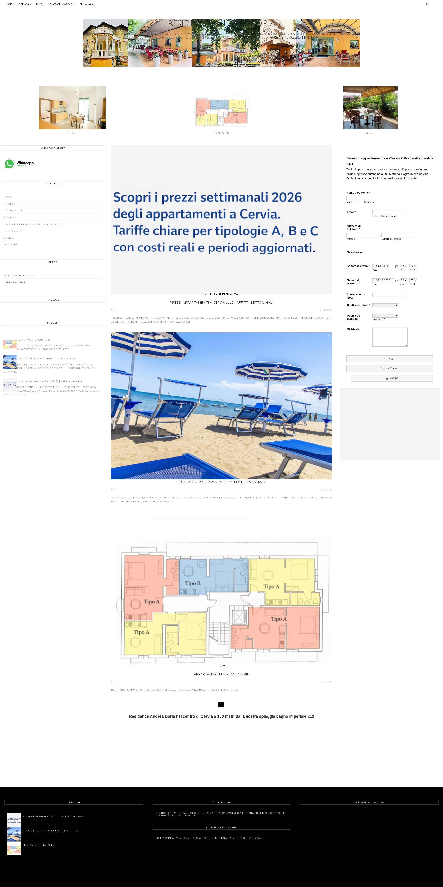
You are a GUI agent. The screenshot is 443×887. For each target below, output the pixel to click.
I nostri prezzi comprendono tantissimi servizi (46, 359)
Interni (72, 133)
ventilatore (10, 244)
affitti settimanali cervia (221, 294)
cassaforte (10, 204)
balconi (8, 197)
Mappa (39, 4)
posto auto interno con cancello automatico (32, 224)
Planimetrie (221, 133)
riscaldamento (12, 231)
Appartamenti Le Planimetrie (34, 340)
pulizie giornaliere (14, 282)
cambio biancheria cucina (18, 276)
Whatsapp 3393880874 (62, 4)
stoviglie (8, 238)
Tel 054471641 (88, 4)
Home (9, 4)
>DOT (113, 310)
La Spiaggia (24, 4)
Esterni (370, 133)
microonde (10, 217)
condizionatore (13, 211)
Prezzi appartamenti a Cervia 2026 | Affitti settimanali (50, 381)
